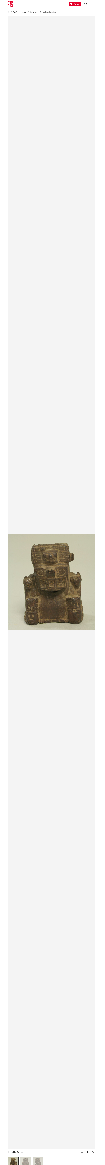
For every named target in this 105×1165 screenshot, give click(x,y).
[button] (51, 582)
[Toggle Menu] (93, 4)
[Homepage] (10, 4)
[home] (9, 12)
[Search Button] (86, 4)
